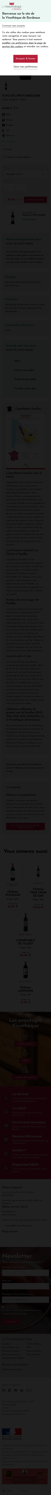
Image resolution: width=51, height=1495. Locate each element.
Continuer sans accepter (13, 26)
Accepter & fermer (25, 59)
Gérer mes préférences (26, 67)
